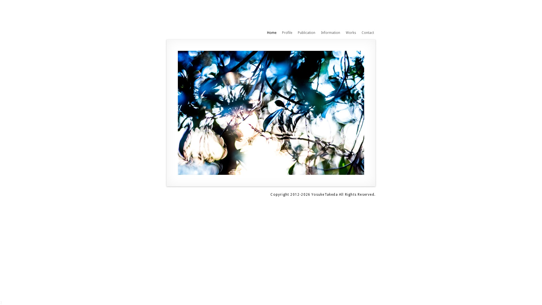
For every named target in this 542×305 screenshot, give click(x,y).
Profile (287, 32)
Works (351, 32)
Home (271, 32)
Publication (306, 32)
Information (330, 32)
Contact (368, 32)
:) (1, 302)
